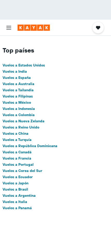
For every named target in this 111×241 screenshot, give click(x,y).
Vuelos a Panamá (17, 208)
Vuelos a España (17, 77)
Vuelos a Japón (15, 183)
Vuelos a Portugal (18, 164)
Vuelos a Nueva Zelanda (23, 121)
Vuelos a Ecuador (18, 177)
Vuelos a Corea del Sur (22, 170)
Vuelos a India (15, 71)
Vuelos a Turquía (17, 139)
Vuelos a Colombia (19, 114)
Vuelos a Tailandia (18, 90)
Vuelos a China (15, 133)
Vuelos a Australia (18, 83)
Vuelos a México (17, 102)
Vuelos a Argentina (19, 195)
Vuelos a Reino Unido (21, 127)
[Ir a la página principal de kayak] (34, 28)
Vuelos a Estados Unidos (24, 65)
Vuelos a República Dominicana (30, 146)
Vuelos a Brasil (15, 189)
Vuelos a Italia (15, 201)
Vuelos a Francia (17, 158)
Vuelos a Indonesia (19, 108)
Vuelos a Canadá (17, 152)
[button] (8, 27)
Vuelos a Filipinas (18, 96)
